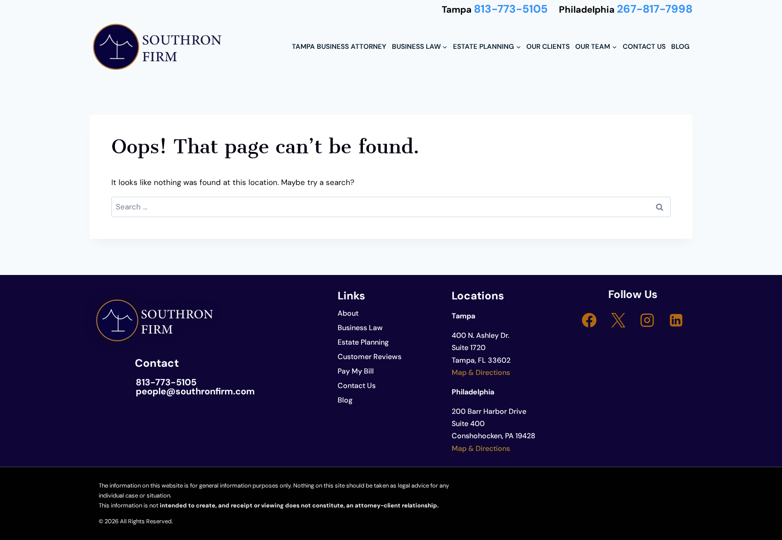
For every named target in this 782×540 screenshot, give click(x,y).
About (348, 313)
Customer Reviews (369, 356)
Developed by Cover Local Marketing (223, 521)
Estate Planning (363, 342)
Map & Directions (481, 372)
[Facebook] (589, 320)
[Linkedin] (676, 320)
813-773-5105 (511, 9)
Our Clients (548, 46)
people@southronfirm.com (195, 391)
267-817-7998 (654, 9)
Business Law (360, 327)
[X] (618, 320)
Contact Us (644, 46)
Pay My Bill (356, 371)
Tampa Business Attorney (339, 46)
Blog (680, 46)
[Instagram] (647, 320)
